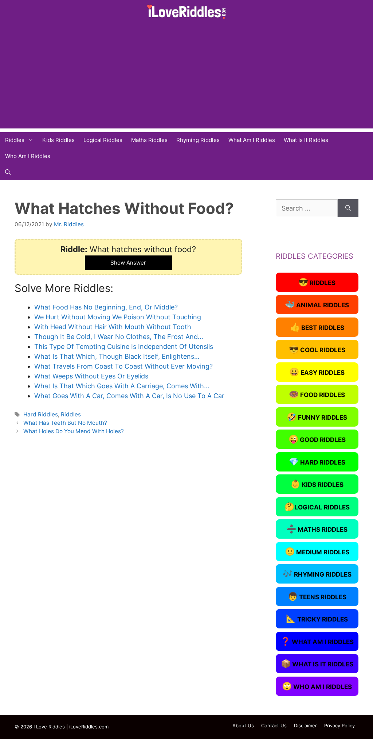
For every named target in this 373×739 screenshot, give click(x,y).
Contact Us (274, 725)
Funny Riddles (317, 417)
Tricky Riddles (317, 618)
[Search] (348, 208)
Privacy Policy (339, 725)
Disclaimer (305, 725)
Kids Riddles (58, 139)
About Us (243, 725)
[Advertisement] (186, 77)
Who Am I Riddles (27, 156)
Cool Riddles (317, 349)
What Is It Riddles (306, 139)
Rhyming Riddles (198, 139)
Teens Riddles (317, 596)
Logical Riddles (102, 139)
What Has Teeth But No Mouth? (65, 422)
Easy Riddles (317, 372)
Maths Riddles (149, 139)
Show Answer (128, 262)
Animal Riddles (317, 304)
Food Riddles (317, 394)
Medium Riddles (317, 551)
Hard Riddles (40, 414)
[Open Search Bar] (8, 172)
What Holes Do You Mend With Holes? (73, 431)
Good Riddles (317, 439)
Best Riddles (317, 327)
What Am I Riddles (251, 139)
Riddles (14, 139)
